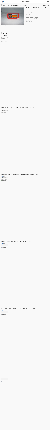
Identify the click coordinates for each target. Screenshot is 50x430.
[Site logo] (6, 1)
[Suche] (44, 1)
